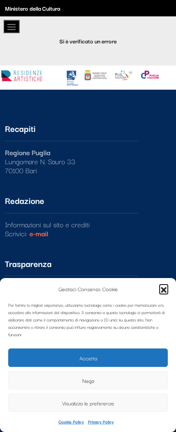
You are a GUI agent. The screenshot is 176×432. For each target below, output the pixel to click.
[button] (164, 289)
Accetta (88, 358)
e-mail (38, 233)
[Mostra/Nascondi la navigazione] (11, 26)
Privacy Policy (101, 421)
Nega (88, 380)
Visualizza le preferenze (88, 403)
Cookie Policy (71, 421)
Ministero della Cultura (32, 8)
